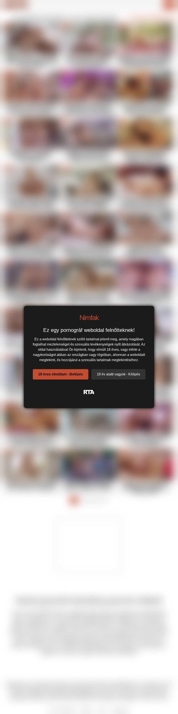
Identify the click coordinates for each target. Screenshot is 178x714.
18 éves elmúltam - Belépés (60, 374)
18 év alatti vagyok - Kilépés (118, 374)
